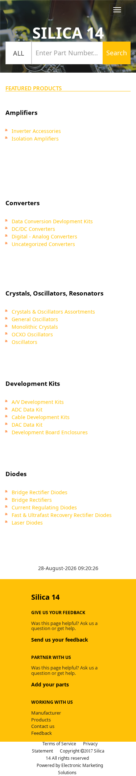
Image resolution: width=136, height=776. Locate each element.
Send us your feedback (59, 639)
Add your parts (50, 684)
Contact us (42, 726)
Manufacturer (46, 713)
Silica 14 (68, 32)
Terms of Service (59, 744)
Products (41, 719)
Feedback (41, 733)
